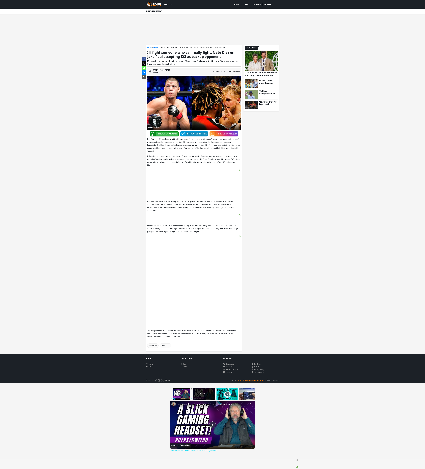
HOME (149, 47)
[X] (144, 63)
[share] (251, 403)
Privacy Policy (259, 369)
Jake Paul (153, 345)
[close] (297, 460)
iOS (150, 367)
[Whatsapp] (144, 68)
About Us (229, 367)
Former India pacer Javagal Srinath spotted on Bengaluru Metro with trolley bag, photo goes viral (268, 81)
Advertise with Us (232, 369)
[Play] (227, 394)
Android (151, 364)
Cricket (246, 4)
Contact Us (230, 364)
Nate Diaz (165, 345)
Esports (267, 4)
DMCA (256, 367)
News (236, 4)
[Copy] (144, 77)
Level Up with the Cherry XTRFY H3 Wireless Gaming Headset (205, 404)
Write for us (230, 372)
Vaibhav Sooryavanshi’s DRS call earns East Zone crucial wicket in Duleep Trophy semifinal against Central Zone (268, 92)
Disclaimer (258, 364)
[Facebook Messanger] (144, 72)
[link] (173, 404)
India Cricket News (154, 11)
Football (257, 4)
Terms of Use (259, 372)
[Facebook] (144, 59)
